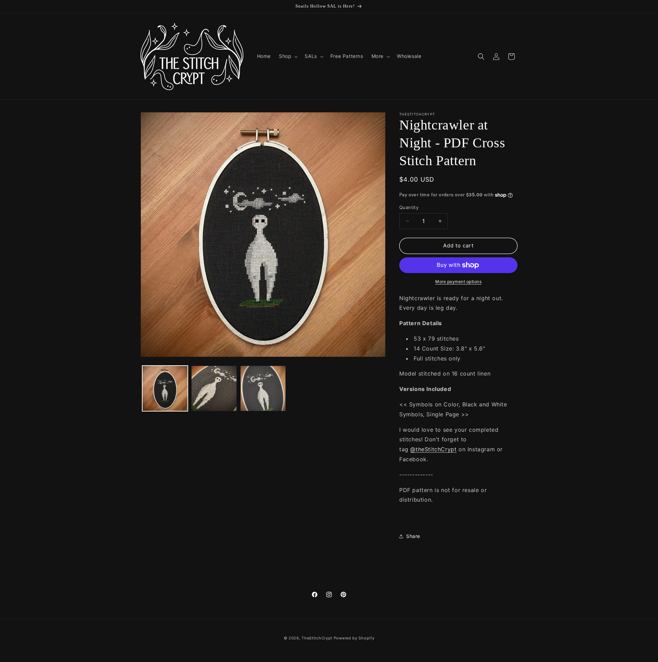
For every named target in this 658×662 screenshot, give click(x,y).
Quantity (408, 207)
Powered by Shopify (354, 638)
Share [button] (413, 536)
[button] (288, 56)
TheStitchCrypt (317, 638)
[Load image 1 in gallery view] (165, 388)
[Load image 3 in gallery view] (263, 388)
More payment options (458, 281)
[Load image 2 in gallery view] (214, 388)
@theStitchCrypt (433, 449)
